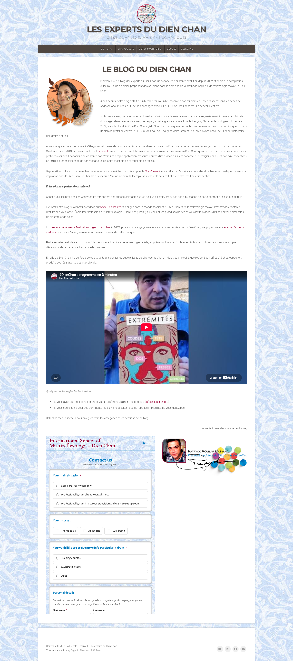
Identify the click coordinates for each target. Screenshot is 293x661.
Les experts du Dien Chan (146, 29)
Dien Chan (107, 49)
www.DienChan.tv (110, 207)
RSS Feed (96, 650)
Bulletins (187, 49)
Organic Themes (80, 650)
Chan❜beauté (126, 49)
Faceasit (102, 151)
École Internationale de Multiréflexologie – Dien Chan (79, 227)
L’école (171, 49)
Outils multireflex (150, 49)
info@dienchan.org (157, 401)
